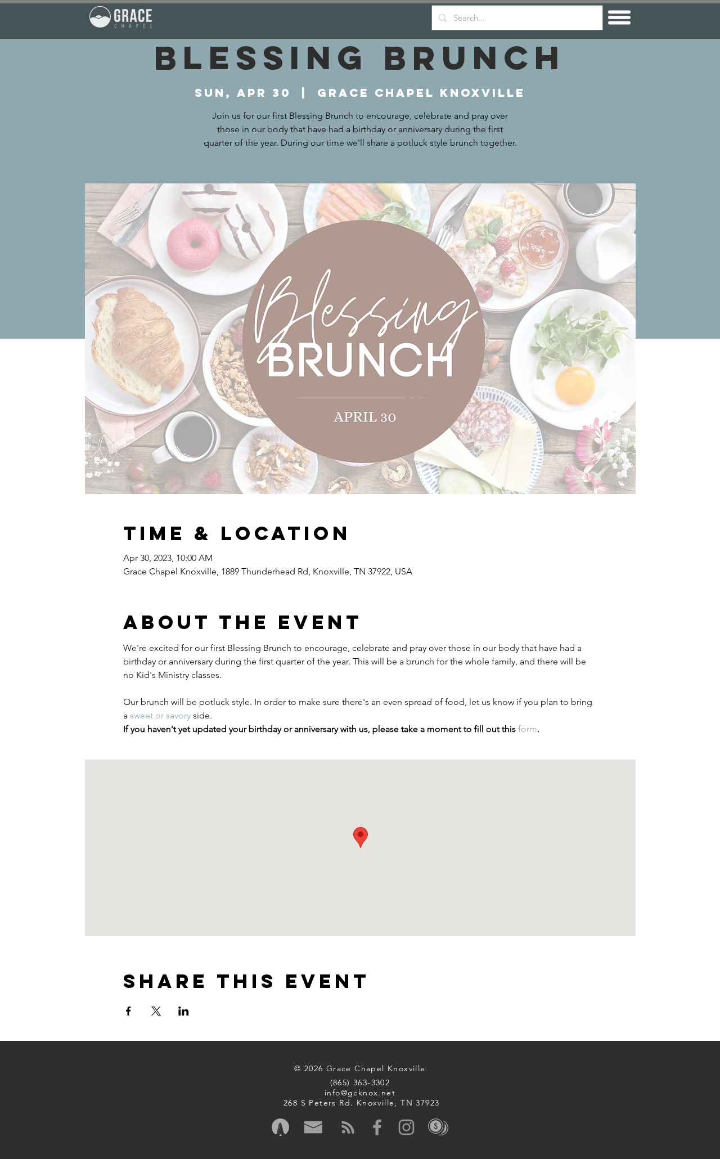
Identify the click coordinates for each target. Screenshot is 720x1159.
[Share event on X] (156, 1011)
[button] (619, 18)
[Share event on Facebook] (128, 1011)
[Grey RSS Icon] (348, 1127)
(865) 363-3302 (360, 1082)
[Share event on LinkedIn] (183, 1011)
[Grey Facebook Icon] (377, 1127)
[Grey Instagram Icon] (406, 1127)
